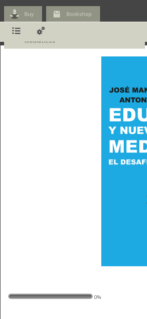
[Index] (16, 31)
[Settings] (41, 31)
